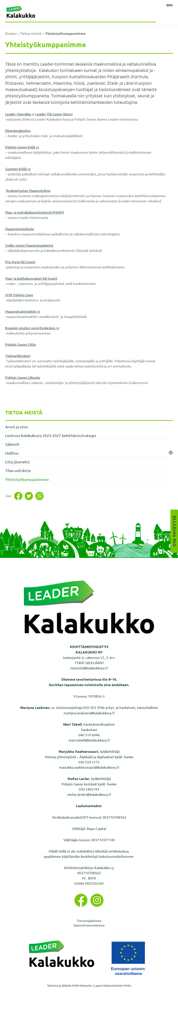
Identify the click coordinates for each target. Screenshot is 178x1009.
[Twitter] (29, 496)
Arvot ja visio (16, 426)
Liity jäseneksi (17, 461)
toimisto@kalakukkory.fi (89, 668)
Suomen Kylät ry (18, 168)
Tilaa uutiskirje (18, 470)
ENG (169, 5)
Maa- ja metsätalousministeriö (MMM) (34, 212)
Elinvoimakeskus (18, 130)
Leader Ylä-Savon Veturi (54, 114)
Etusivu (10, 33)
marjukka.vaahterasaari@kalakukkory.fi (89, 767)
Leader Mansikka (18, 114)
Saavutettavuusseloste (89, 925)
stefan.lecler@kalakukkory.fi (89, 794)
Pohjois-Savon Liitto (20, 344)
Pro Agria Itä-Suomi (20, 261)
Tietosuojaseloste (89, 921)
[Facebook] (18, 496)
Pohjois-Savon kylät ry (22, 147)
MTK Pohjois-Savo (19, 295)
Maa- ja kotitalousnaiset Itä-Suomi (31, 278)
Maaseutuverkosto (19, 228)
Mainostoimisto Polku (117, 985)
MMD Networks (82, 985)
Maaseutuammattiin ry (22, 311)
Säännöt (12, 444)
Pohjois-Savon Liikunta (22, 377)
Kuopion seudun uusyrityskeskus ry (32, 328)
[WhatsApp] (40, 496)
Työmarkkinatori (17, 355)
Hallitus (12, 453)
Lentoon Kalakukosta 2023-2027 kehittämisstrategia (50, 435)
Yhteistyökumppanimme (27, 479)
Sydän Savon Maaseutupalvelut (29, 245)
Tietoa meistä (30, 33)
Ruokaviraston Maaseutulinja (28, 190)
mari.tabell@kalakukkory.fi (89, 740)
